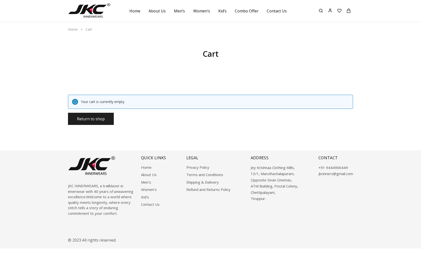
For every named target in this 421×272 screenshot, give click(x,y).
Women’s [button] (201, 11)
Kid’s (145, 197)
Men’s (146, 182)
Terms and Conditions (204, 174)
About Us (157, 11)
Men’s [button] (179, 11)
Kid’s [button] (222, 11)
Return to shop (91, 119)
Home (134, 11)
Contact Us (277, 11)
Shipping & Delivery (202, 182)
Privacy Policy (197, 167)
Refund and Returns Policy (208, 189)
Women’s (149, 189)
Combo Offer (246, 11)
